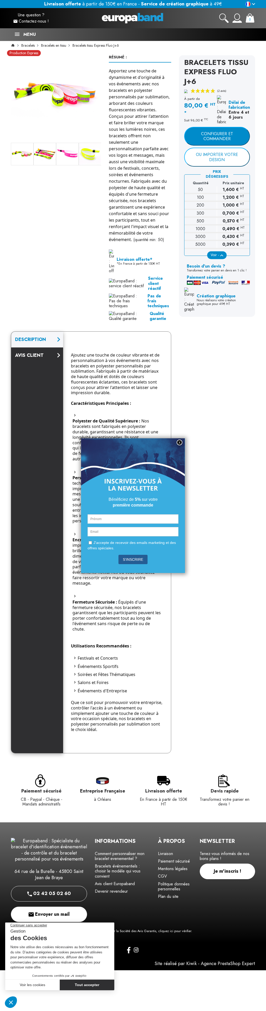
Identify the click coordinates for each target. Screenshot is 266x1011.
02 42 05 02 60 (51, 893)
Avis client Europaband (115, 884)
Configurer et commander (217, 136)
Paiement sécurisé (174, 861)
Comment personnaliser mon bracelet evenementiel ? (119, 856)
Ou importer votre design (217, 157)
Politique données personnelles (174, 886)
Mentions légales (173, 869)
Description (30, 339)
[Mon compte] (237, 18)
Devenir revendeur (111, 891)
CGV (162, 876)
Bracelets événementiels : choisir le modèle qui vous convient (118, 871)
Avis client (29, 355)
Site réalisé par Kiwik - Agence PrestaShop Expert (205, 963)
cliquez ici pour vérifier (174, 931)
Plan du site (168, 896)
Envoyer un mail (52, 914)
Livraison (165, 854)
